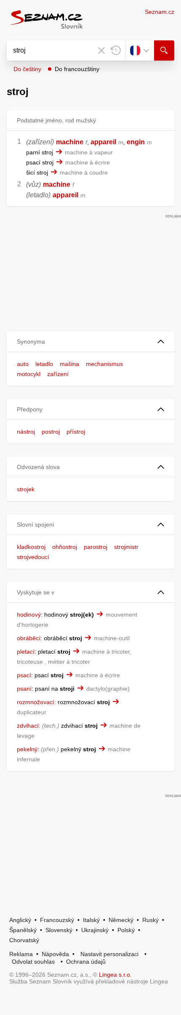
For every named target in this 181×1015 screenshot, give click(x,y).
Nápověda (55, 954)
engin (136, 142)
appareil (103, 142)
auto (23, 363)
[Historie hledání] (115, 50)
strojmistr (126, 546)
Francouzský (57, 920)
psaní (24, 688)
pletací (26, 651)
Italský (91, 920)
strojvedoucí (33, 557)
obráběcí (28, 638)
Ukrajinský (95, 930)
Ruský (150, 920)
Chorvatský (24, 940)
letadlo (44, 363)
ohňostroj (64, 546)
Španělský (23, 930)
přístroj (76, 431)
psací (24, 675)
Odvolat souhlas (33, 961)
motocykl (28, 374)
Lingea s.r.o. (115, 974)
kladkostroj (31, 546)
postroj (51, 431)
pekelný (27, 749)
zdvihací (28, 725)
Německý (121, 920)
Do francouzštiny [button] (77, 69)
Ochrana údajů (86, 961)
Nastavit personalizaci (109, 954)
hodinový (29, 614)
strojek (26, 489)
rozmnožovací (35, 702)
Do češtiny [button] (27, 69)
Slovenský (58, 930)
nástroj (26, 431)
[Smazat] (101, 50)
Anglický (20, 920)
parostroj (95, 546)
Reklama (21, 954)
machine (69, 142)
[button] (90, 341)
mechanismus (104, 363)
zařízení (58, 374)
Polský (126, 930)
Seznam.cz (159, 11)
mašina (69, 363)
